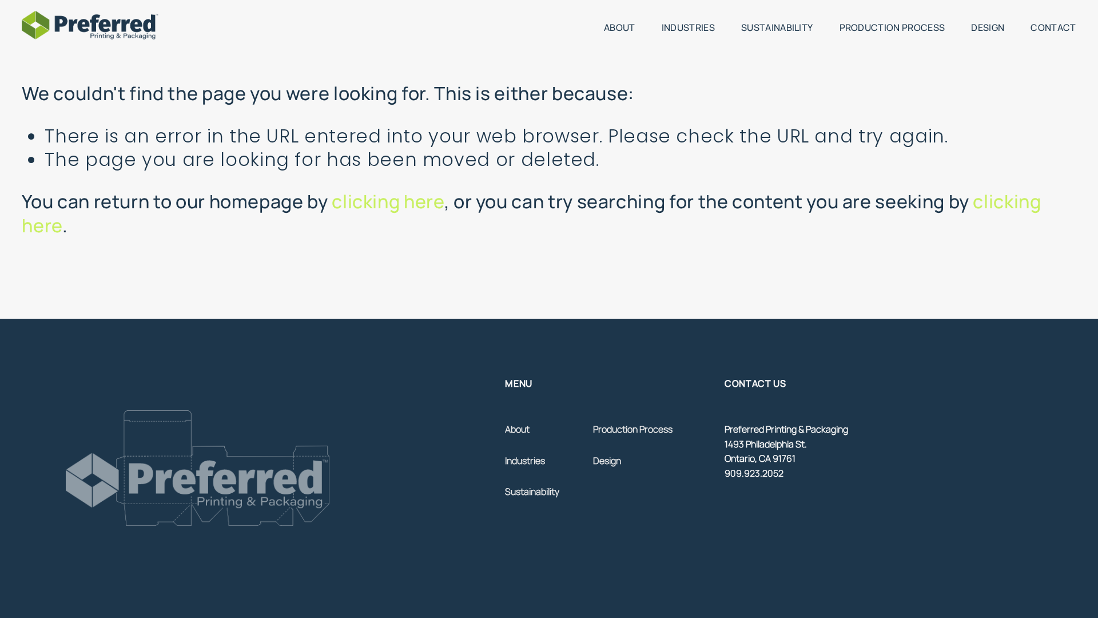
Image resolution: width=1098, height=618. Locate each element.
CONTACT (1053, 27)
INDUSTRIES (688, 27)
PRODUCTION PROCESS (892, 27)
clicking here (388, 201)
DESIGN (987, 27)
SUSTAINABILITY (777, 27)
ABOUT (619, 27)
